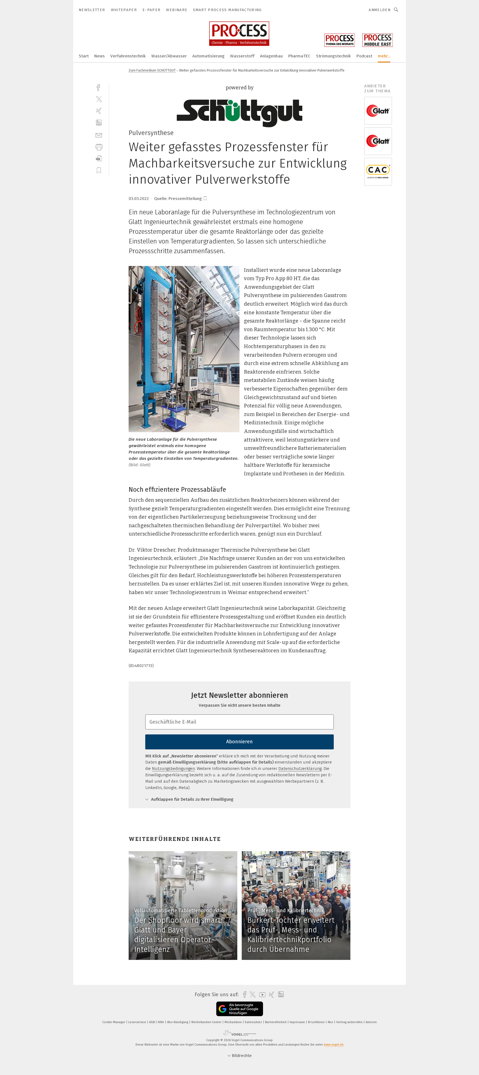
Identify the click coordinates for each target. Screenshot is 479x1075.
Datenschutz (254, 1022)
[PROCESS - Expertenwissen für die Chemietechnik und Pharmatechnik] (84, 56)
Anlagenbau (271, 56)
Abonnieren (239, 742)
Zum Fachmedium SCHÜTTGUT (152, 70)
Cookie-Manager (114, 1022)
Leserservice (137, 1022)
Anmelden (380, 9)
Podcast (364, 56)
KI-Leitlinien (316, 1022)
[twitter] (98, 98)
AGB (152, 1022)
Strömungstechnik (333, 56)
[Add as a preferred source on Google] (239, 1009)
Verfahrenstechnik (128, 56)
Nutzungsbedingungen (173, 768)
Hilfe (161, 1022)
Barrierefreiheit (276, 1022)
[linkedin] (98, 122)
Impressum (298, 1022)
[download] (98, 158)
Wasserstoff (242, 56)
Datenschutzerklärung (300, 768)
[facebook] (98, 86)
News (99, 56)
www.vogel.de (334, 1044)
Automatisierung (208, 56)
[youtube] (261, 994)
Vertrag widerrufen (349, 1022)
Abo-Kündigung (178, 1022)
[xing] (98, 110)
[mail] (98, 134)
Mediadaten (234, 1022)
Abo (331, 1022)
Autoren (371, 1022)
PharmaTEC (299, 56)
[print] (98, 146)
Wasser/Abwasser (169, 56)
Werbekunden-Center (206, 1022)
